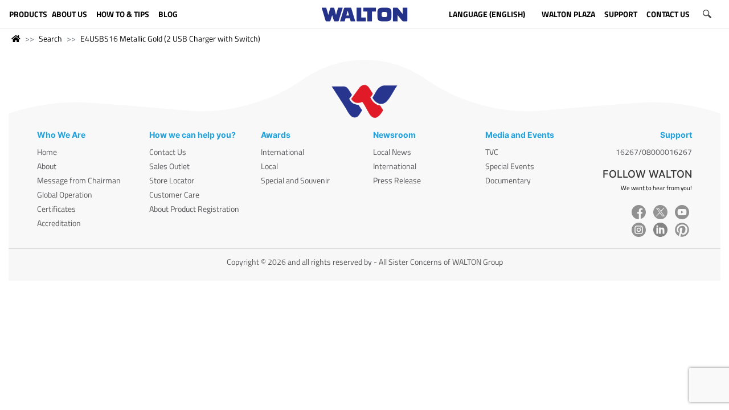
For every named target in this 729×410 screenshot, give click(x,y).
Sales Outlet (169, 166)
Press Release (397, 180)
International (282, 152)
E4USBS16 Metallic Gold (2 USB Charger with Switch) (170, 38)
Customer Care (174, 194)
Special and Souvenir (295, 180)
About (46, 166)
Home (47, 152)
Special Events (509, 166)
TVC (491, 152)
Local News (392, 152)
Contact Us (167, 152)
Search (50, 38)
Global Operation (64, 194)
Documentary (508, 180)
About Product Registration (194, 209)
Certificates (56, 209)
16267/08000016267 (654, 152)
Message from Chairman (79, 180)
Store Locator (171, 180)
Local (269, 166)
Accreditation (59, 223)
